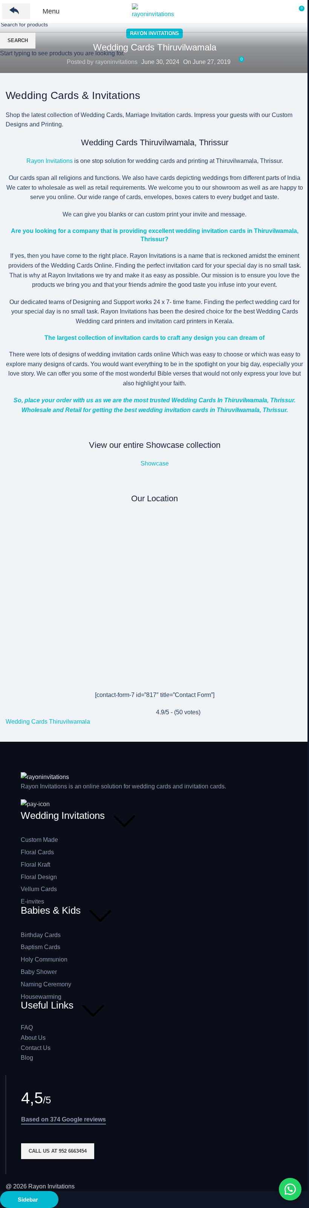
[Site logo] (154, 11)
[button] (290, 1189)
